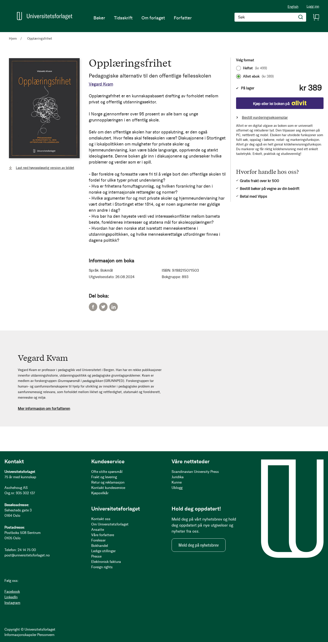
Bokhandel (99, 546)
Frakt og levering (104, 477)
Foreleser (98, 540)
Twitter (103, 307)
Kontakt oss (100, 519)
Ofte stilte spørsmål (106, 472)
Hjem (13, 39)
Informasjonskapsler (20, 635)
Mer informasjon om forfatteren (44, 408)
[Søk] (300, 17)
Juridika (178, 477)
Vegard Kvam (101, 84)
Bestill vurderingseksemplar (265, 117)
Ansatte (97, 529)
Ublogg (177, 488)
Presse (96, 556)
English (293, 7)
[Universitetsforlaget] (44, 16)
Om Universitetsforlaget (110, 524)
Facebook (93, 307)
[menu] (142, 18)
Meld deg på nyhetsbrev (199, 545)
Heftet (255, 68)
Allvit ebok (258, 76)
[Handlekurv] (316, 17)
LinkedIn (113, 307)
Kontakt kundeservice (108, 488)
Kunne (177, 482)
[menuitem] (99, 18)
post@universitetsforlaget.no (27, 555)
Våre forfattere (102, 535)
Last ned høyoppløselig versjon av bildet (45, 168)
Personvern (45, 635)
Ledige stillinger (103, 551)
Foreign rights (102, 567)
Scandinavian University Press (195, 472)
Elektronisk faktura (106, 562)
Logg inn (313, 6)
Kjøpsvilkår (99, 493)
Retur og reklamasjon (108, 482)
